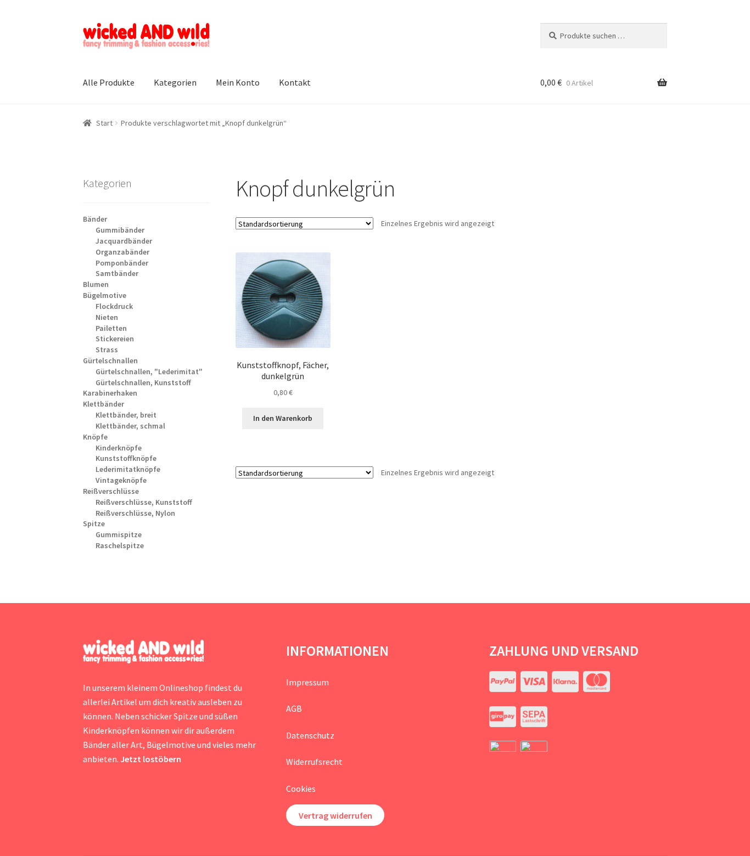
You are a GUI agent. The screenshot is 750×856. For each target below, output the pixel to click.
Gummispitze (119, 534)
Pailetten (111, 328)
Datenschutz (310, 735)
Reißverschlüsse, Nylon (135, 513)
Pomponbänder (122, 263)
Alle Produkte (109, 82)
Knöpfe (95, 437)
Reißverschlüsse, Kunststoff (144, 502)
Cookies (301, 788)
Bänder (95, 219)
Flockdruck (114, 306)
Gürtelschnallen (110, 360)
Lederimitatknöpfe (128, 469)
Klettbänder (103, 404)
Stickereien (115, 338)
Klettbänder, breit (126, 415)
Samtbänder (117, 273)
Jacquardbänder (124, 241)
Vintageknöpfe (121, 480)
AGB (294, 708)
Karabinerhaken (110, 393)
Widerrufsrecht (314, 761)
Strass (107, 349)
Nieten (107, 317)
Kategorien (175, 82)
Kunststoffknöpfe (126, 458)
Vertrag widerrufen (335, 815)
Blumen (96, 284)
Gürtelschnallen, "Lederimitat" (149, 371)
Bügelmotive (104, 295)
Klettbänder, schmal (130, 426)
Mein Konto (238, 82)
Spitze (94, 523)
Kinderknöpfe (119, 448)
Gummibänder (120, 230)
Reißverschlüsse (111, 491)
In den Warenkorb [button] (282, 418)
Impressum (307, 682)
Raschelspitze (120, 545)
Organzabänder (122, 252)
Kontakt (295, 82)
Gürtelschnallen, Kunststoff (143, 382)
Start (104, 123)
